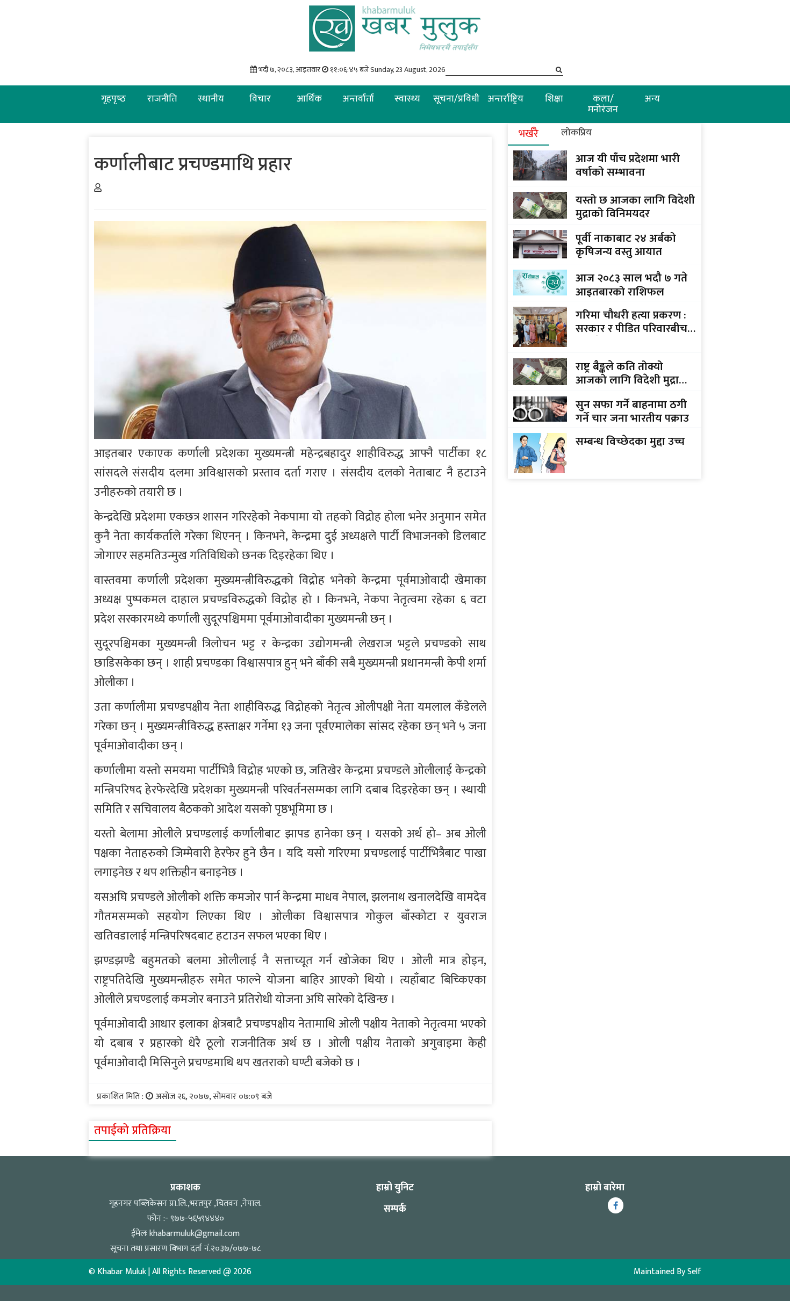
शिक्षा (554, 99)
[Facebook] (615, 1205)
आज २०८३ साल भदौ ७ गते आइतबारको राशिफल (631, 284)
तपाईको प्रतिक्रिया (132, 1130)
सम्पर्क (395, 1209)
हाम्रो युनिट (395, 1188)
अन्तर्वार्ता (358, 99)
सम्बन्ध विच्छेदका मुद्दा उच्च (630, 441)
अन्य (652, 99)
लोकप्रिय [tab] (576, 133)
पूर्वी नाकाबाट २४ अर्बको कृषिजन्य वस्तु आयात (626, 245)
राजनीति (162, 99)
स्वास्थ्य (407, 99)
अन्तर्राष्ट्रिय (505, 99)
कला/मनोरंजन (603, 104)
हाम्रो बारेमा (604, 1188)
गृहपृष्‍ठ (113, 99)
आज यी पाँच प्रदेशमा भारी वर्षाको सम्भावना (628, 165)
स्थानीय (211, 99)
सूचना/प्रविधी (456, 99)
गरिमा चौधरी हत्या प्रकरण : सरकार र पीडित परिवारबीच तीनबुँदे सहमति (631, 321)
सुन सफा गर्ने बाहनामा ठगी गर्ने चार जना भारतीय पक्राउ (632, 411)
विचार (260, 99)
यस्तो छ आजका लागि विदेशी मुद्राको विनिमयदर (635, 206)
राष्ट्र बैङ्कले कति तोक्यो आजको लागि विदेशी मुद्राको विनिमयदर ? (633, 373)
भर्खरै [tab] (528, 134)
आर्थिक (309, 99)
